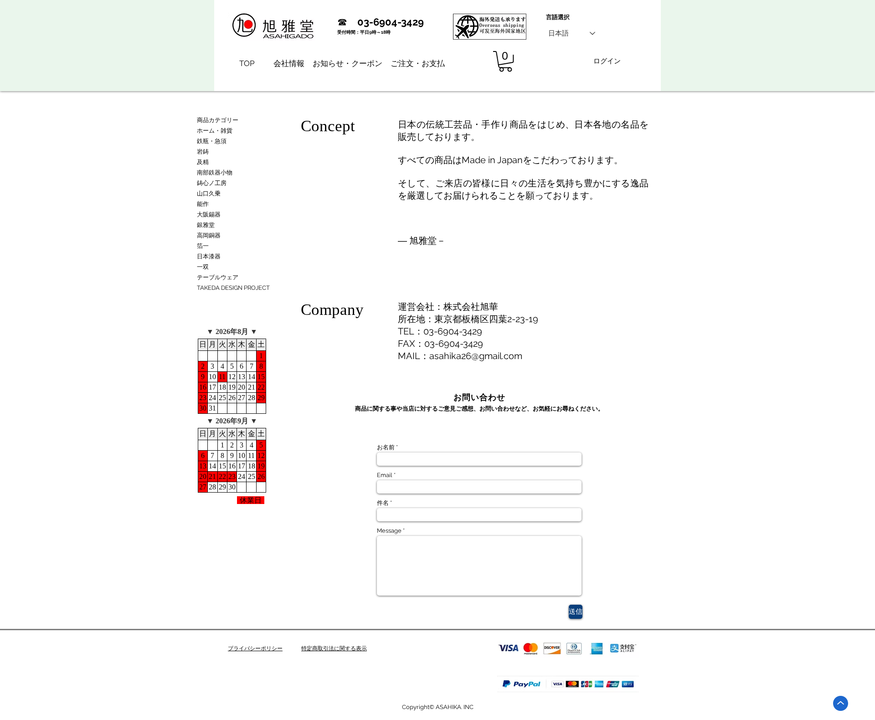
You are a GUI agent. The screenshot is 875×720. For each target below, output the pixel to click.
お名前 (386, 447)
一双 (203, 266)
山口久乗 (209, 193)
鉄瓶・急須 (211, 141)
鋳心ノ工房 (211, 183)
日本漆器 (209, 256)
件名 (383, 503)
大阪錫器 (209, 214)
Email (384, 475)
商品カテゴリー (217, 120)
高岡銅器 (209, 235)
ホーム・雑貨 (214, 130)
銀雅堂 (206, 224)
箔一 (203, 245)
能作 (203, 204)
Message (389, 531)
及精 (203, 162)
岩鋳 (203, 151)
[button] (505, 61)
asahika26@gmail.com (475, 355)
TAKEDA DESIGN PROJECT (233, 287)
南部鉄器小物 (214, 172)
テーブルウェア (217, 277)
